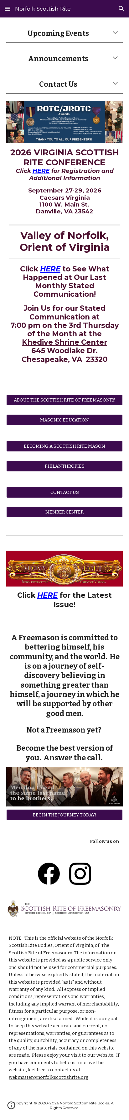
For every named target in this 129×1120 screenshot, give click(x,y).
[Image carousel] (64, 122)
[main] (64, 33)
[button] (7, 8)
